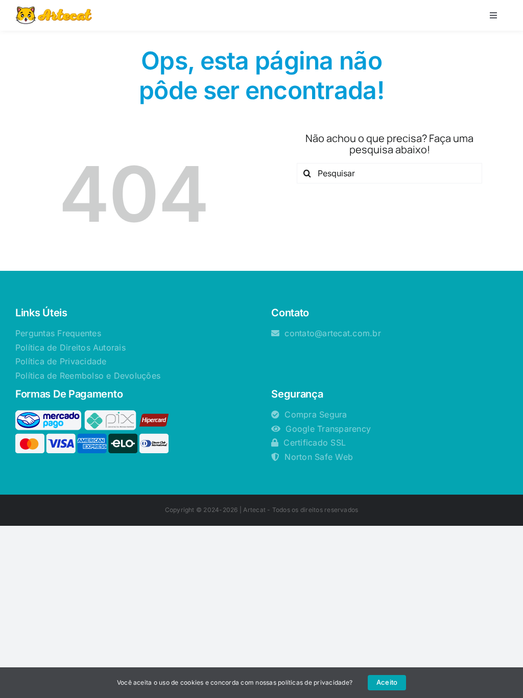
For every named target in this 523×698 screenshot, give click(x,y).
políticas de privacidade (313, 682)
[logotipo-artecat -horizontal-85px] (53, 11)
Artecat (254, 510)
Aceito (386, 682)
